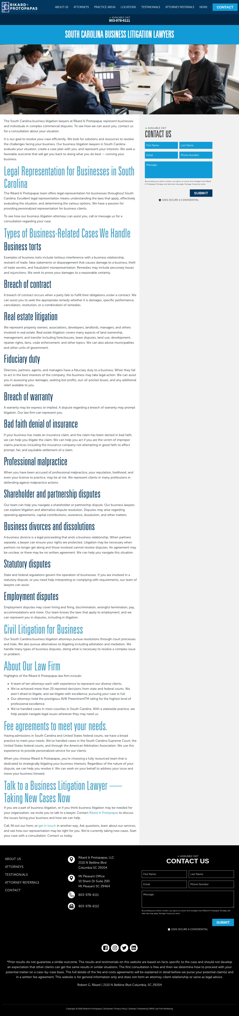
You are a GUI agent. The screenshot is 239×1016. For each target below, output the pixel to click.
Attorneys (81, 7)
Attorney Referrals (179, 7)
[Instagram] (115, 948)
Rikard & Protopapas (103, 813)
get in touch (47, 826)
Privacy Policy (120, 1008)
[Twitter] (124, 948)
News (203, 7)
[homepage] (19, 7)
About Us (61, 7)
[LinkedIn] (134, 948)
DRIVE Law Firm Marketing (161, 1008)
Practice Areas (104, 7)
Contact (225, 7)
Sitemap (132, 1008)
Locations (128, 7)
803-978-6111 (119, 20)
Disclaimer (108, 1008)
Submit (201, 193)
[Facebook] (105, 948)
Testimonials (150, 7)
